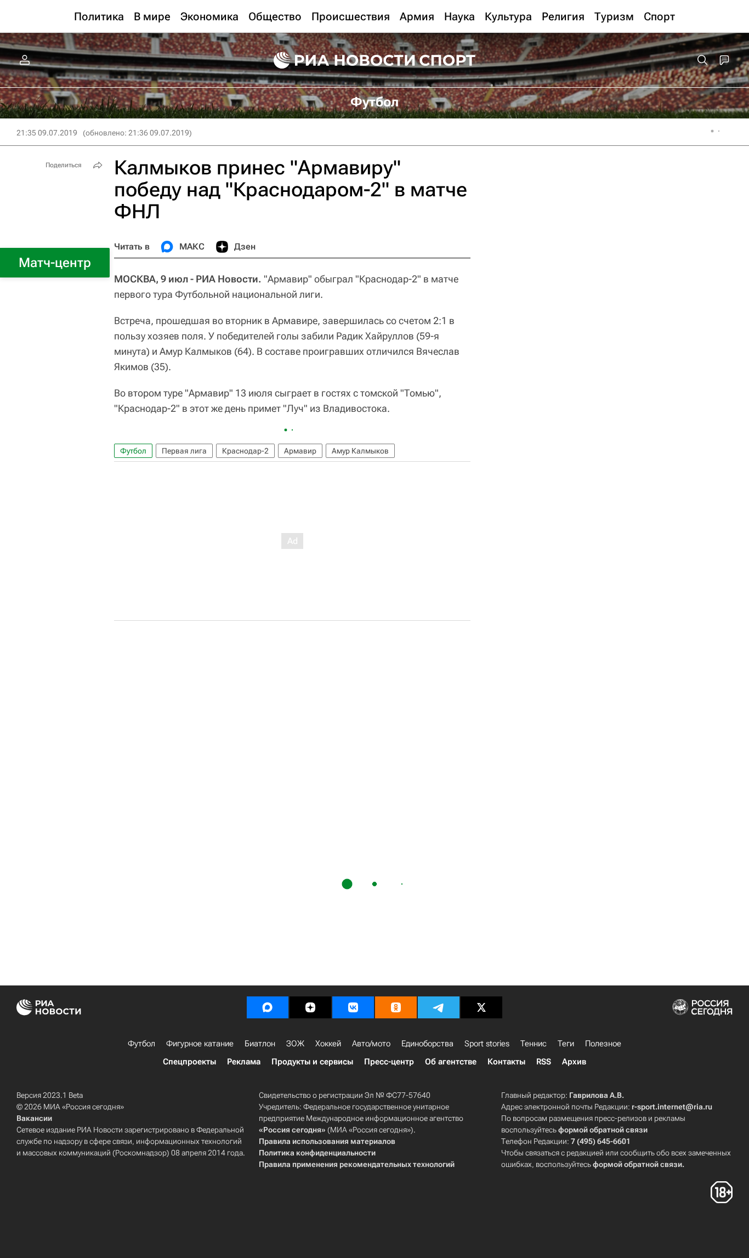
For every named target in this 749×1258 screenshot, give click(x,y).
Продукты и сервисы (312, 1062)
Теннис (533, 1044)
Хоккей (328, 1044)
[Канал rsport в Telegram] (438, 1007)
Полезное (603, 1044)
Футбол (133, 450)
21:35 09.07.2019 (46, 132)
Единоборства (427, 1044)
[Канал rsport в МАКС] (267, 1007)
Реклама (243, 1062)
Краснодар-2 (245, 450)
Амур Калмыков (360, 450)
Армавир (300, 450)
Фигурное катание (200, 1044)
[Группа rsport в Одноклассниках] (396, 1007)
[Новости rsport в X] (481, 1007)
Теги (566, 1044)
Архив (574, 1062)
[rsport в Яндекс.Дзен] (310, 1007)
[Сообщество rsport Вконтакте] (353, 1007)
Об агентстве (450, 1062)
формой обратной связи (603, 1129)
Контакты (506, 1062)
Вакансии (34, 1118)
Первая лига (184, 450)
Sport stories (486, 1044)
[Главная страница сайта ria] (337, 60)
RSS (543, 1062)
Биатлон (260, 1044)
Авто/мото (371, 1044)
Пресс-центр (389, 1062)
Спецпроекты (189, 1062)
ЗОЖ (295, 1044)
